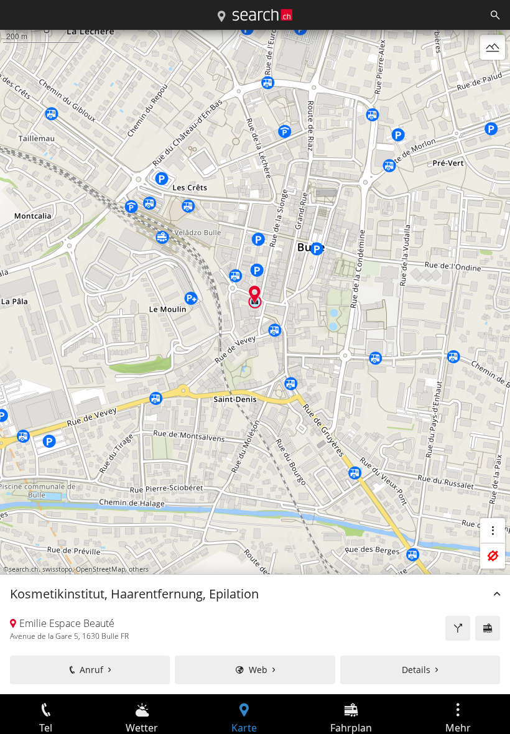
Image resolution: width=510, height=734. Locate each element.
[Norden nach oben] (492, 77)
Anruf (91, 670)
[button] (255, 293)
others (139, 569)
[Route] (457, 628)
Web (258, 670)
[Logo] (262, 15)
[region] (255, 362)
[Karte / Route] (221, 17)
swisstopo (57, 569)
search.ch (24, 569)
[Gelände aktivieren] (492, 47)
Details (416, 670)
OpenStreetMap (100, 569)
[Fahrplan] (487, 628)
